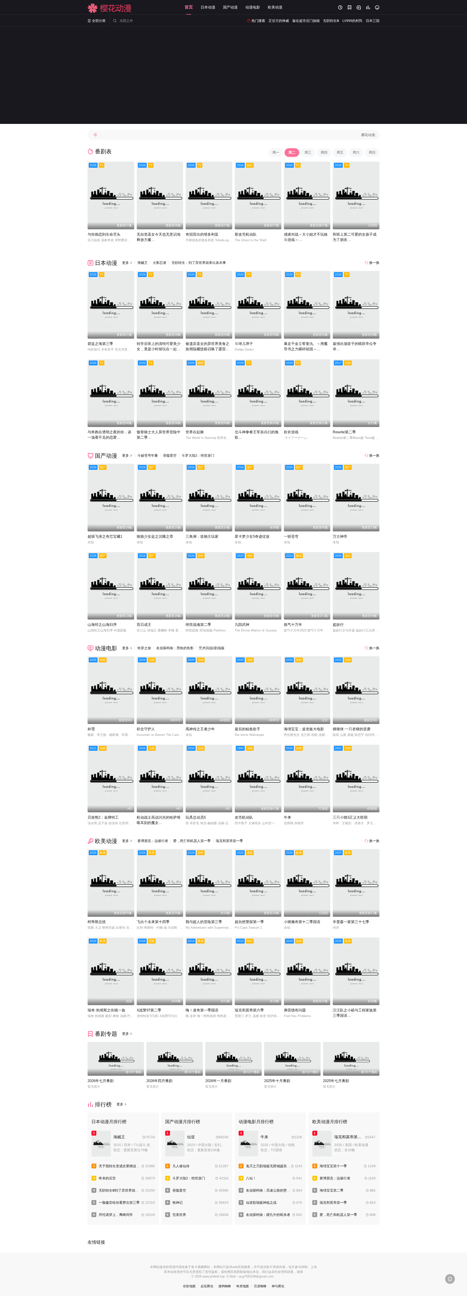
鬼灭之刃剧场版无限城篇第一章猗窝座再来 (278, 1166)
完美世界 (179, 1215)
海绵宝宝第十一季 (333, 1166)
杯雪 (91, 729)
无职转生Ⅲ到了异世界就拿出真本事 (125, 1190)
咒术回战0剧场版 (212, 648)
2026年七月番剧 (101, 1081)
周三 (308, 152)
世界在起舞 (195, 432)
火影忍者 (159, 263)
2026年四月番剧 (159, 1081)
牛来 (287, 817)
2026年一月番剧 (218, 1081)
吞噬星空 (170, 455)
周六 (356, 152)
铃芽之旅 (144, 648)
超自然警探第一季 (249, 922)
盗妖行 (338, 624)
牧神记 (177, 1202)
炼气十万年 (293, 624)
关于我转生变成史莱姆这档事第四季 (126, 1166)
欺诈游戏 (291, 432)
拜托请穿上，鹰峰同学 (116, 1215)
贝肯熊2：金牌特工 (103, 817)
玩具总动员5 (196, 817)
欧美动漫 (275, 7)
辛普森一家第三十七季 (351, 922)
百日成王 (144, 624)
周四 (324, 152)
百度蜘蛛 (260, 1286)
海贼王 (142, 263)
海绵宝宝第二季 (331, 1190)
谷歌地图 (189, 1286)
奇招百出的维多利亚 (202, 234)
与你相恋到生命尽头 (104, 234)
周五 (340, 152)
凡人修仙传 (180, 1166)
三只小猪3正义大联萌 (350, 817)
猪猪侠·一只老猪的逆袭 (351, 729)
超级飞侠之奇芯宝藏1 (105, 536)
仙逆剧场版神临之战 (261, 1202)
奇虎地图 (242, 1286)
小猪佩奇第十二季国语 (302, 922)
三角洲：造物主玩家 (202, 536)
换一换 (372, 263)
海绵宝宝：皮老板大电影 (304, 729)
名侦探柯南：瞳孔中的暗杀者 (268, 1215)
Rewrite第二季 (344, 432)
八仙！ (251, 1178)
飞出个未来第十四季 (153, 922)
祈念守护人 (146, 729)
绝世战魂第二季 (198, 624)
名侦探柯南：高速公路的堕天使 (270, 1190)
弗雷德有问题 (295, 1010)
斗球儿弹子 (244, 344)
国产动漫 (230, 7)
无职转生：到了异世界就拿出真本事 (198, 263)
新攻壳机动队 (246, 234)
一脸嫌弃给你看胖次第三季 (119, 1202)
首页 (189, 7)
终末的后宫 (107, 1178)
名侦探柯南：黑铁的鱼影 (175, 648)
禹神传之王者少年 (200, 729)
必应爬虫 (207, 1286)
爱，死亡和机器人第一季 (192, 841)
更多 (127, 263)
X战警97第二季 (149, 1010)
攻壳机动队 (244, 817)
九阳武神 (242, 624)
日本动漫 (208, 7)
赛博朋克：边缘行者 (152, 841)
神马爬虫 (278, 1286)
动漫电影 (252, 7)
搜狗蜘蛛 (224, 1286)
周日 (372, 152)
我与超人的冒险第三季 (204, 922)
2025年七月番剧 (336, 1081)
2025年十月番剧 (277, 1081)
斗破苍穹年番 (147, 455)
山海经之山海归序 (102, 624)
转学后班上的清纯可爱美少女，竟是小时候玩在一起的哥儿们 (158, 349)
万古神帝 (340, 536)
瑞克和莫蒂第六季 (249, 1010)
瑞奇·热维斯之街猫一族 (106, 1010)
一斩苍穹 (291, 536)
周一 (275, 152)
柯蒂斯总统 (97, 922)
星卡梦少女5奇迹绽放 (252, 536)
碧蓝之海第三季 (100, 344)
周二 (291, 152)
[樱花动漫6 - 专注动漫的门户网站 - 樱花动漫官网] (110, 8)
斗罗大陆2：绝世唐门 (198, 455)
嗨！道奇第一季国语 (202, 1010)
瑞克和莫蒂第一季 (229, 841)
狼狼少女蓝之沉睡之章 (155, 536)
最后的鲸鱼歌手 (247, 729)
